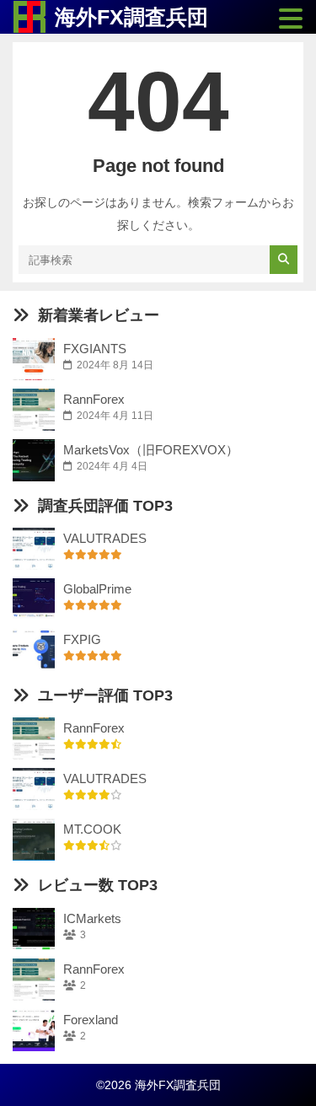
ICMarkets (92, 918)
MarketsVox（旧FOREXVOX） (150, 450)
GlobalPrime (97, 589)
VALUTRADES (105, 538)
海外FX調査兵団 (131, 17)
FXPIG (82, 639)
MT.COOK (92, 829)
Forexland (90, 1019)
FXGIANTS (94, 348)
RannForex (94, 399)
